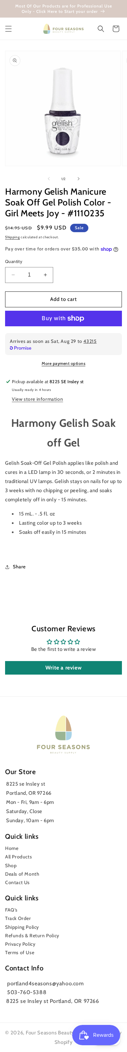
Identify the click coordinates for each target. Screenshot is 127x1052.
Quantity (13, 261)
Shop (11, 865)
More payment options (63, 363)
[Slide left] (48, 178)
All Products (18, 857)
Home (11, 848)
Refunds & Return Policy (32, 936)
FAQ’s (11, 910)
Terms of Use (19, 952)
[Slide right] (78, 178)
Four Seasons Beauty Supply (60, 1033)
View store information (37, 399)
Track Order (18, 918)
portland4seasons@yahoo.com (45, 983)
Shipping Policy (22, 927)
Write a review (63, 667)
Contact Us (17, 882)
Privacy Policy (20, 944)
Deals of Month (22, 874)
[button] (8, 28)
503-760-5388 (26, 992)
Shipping (12, 237)
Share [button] (19, 567)
